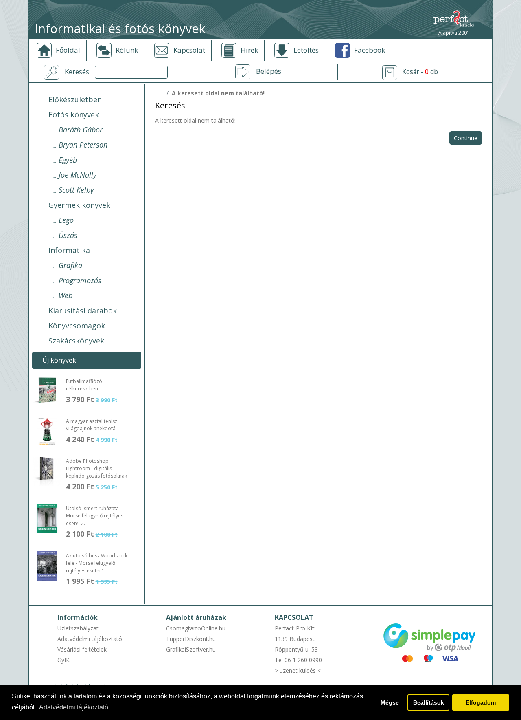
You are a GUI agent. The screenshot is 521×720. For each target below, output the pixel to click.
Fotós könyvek (73, 114)
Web (65, 295)
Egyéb (68, 160)
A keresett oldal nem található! (218, 93)
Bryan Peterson (83, 145)
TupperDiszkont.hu (191, 639)
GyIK (63, 660)
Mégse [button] (390, 702)
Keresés (77, 72)
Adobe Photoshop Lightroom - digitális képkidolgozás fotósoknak (96, 469)
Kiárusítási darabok (82, 310)
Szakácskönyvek (76, 341)
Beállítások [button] (428, 702)
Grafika (70, 265)
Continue (465, 138)
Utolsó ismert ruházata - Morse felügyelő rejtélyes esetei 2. (94, 516)
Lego (66, 220)
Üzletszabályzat (78, 628)
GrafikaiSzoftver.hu (191, 649)
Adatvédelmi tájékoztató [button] (73, 707)
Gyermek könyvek (79, 205)
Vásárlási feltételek (82, 649)
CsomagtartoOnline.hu (195, 628)
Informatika (69, 250)
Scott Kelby (76, 190)
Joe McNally (77, 175)
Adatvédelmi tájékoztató (89, 639)
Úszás (68, 235)
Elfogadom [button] (481, 702)
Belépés (268, 71)
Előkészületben (75, 99)
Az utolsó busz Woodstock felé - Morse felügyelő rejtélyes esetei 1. (96, 563)
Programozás (80, 280)
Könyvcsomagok (76, 325)
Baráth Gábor (81, 129)
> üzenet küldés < (298, 670)
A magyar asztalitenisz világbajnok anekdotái (91, 425)
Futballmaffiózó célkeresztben (84, 385)
